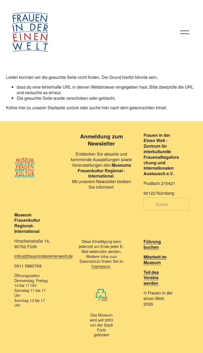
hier (22, 108)
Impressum (100, 266)
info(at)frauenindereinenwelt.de (43, 256)
